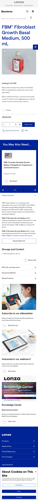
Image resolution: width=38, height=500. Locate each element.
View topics (12, 371)
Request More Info (19, 241)
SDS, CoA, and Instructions (11, 267)
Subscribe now (13, 325)
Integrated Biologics (9, 5)
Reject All (19, 491)
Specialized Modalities (28, 5)
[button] (35, 47)
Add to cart (28, 124)
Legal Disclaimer (7, 465)
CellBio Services (23, 99)
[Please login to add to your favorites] (4, 51)
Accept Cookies (19, 497)
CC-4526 (31, 231)
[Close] (36, 472)
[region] (19, 483)
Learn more (12, 421)
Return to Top (32, 260)
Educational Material (9, 273)
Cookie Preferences (19, 485)
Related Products (7, 278)
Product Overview (8, 195)
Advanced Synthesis (18, 5)
